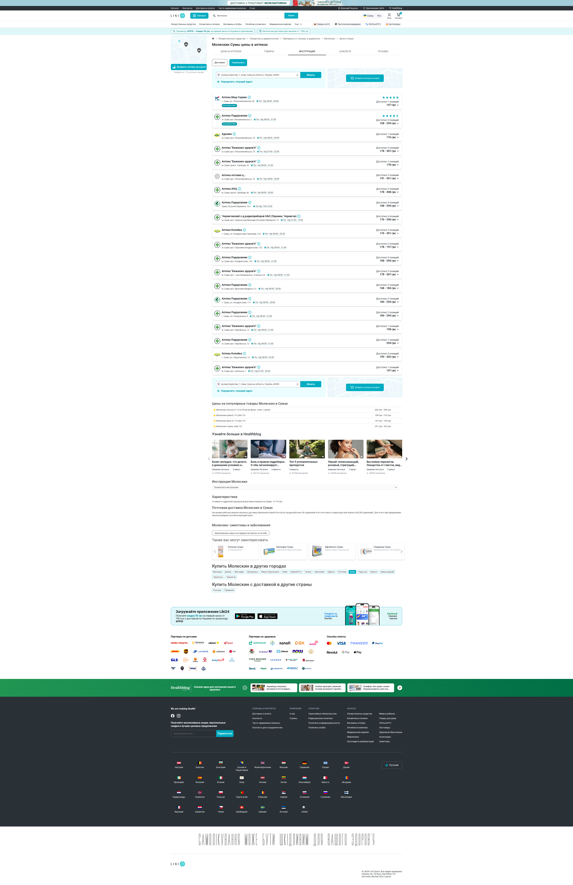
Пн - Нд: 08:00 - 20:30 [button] (275, 233)
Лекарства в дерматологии (264, 38)
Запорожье (252, 572)
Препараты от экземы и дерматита (301, 38)
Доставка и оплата (205, 8)
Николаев (319, 572)
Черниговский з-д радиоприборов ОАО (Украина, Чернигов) (299, 216)
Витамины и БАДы (232, 24)
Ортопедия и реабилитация (360, 741)
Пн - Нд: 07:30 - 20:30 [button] (260, 371)
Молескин (329, 38)
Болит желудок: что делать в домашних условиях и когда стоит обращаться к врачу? (229, 463)
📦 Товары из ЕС (322, 24)
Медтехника (353, 737)
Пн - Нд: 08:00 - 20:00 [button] (269, 101)
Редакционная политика (320, 718)
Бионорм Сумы (284, 547)
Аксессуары (385, 737)
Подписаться (225, 733)
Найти (291, 15)
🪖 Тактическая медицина (348, 24)
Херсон (373, 572)
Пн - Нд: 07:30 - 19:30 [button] (293, 220)
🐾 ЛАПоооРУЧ (373, 24)
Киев (284, 572)
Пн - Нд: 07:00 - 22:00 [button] (269, 151)
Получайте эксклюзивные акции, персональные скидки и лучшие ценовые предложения (198, 724)
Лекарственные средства (183, 24)
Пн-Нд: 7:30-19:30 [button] (264, 206)
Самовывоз (238, 62)
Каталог (175, 8)
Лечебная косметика (255, 24)
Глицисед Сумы (382, 547)
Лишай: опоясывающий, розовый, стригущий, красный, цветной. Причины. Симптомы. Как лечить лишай (344, 463)
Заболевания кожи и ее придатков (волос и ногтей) (241, 533)
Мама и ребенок (387, 714)
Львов (308, 572)
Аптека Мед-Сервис (249, 97)
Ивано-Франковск (270, 572)
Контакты (187, 8)
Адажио (234, 134)
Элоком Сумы (235, 547)
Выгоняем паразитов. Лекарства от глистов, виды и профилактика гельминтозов (384, 463)
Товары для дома (387, 718)
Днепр (228, 572)
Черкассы (218, 577)
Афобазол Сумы (334, 547)
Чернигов (231, 577)
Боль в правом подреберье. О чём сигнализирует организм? (268, 463)
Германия (229, 590)
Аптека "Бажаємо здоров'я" (259, 148)
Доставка (220, 62)
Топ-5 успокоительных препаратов (303, 463)
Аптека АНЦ (239, 189)
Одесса (331, 572)
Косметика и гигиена (209, 24)
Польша (217, 590)
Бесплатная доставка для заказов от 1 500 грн (285, 31)
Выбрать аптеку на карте (191, 67)
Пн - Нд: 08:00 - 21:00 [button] (266, 119)
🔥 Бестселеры (393, 24)
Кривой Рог (296, 572)
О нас (252, 8)
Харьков (362, 572)
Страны (293, 718)
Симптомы (384, 741)
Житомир (239, 572)
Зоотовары (384, 727)
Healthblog (397, 8)
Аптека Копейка (244, 230)
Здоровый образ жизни (390, 732)
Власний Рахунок (349, 8)
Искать (311, 75)
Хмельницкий (387, 572)
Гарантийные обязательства (322, 714)
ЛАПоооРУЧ (385, 723)
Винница (217, 572)
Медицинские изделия (280, 24)
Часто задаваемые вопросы (232, 8)
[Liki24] (178, 864)
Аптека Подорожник (250, 115)
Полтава (342, 572)
